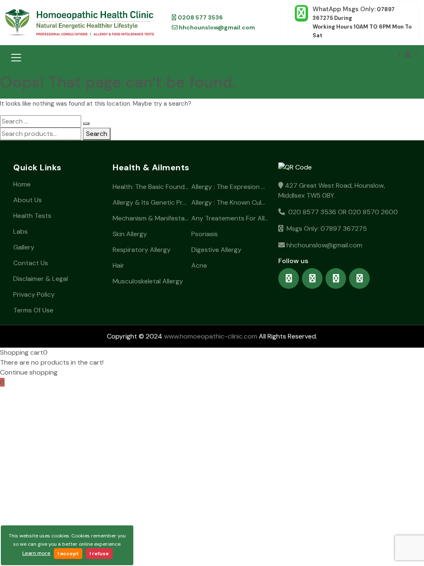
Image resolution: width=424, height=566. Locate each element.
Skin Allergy (130, 234)
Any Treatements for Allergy (229, 218)
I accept (68, 553)
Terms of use (33, 310)
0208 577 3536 (199, 17)
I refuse (99, 553)
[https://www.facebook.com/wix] (288, 278)
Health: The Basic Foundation (151, 186)
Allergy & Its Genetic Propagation (151, 202)
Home (22, 184)
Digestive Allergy (216, 249)
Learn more (36, 553)
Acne (199, 265)
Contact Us (30, 263)
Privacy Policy (34, 294)
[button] (412, 54)
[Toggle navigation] (16, 57)
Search (96, 133)
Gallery (23, 247)
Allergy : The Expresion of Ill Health (229, 186)
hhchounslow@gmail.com (216, 27)
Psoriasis (204, 234)
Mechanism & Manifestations (151, 218)
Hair (118, 265)
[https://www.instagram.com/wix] (312, 278)
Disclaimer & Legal (40, 278)
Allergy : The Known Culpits (229, 202)
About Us (27, 200)
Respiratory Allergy (142, 249)
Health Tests (32, 215)
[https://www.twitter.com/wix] (335, 278)
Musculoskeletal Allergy (148, 281)
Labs (20, 231)
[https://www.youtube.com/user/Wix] (359, 278)
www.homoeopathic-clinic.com (209, 336)
